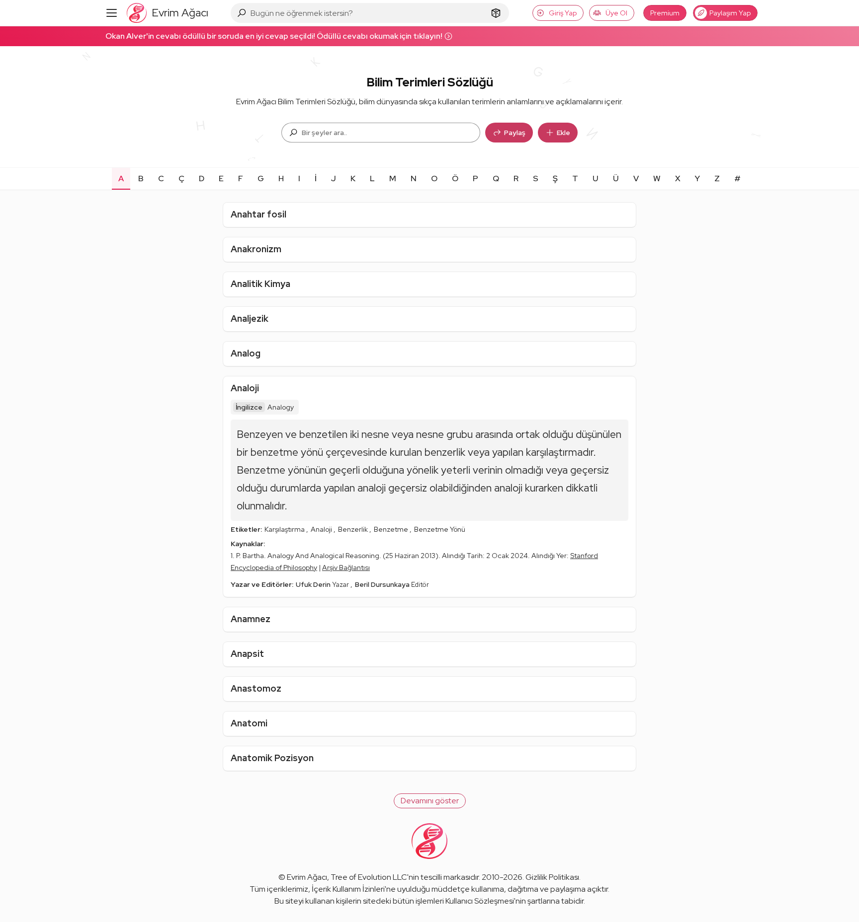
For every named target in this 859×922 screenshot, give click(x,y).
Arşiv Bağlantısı (346, 567)
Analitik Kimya (260, 283)
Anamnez (250, 619)
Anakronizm (256, 249)
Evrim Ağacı (307, 877)
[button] (430, 800)
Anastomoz (256, 688)
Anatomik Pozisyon (272, 758)
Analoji (245, 388)
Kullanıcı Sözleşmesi (479, 901)
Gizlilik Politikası (552, 877)
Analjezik (249, 318)
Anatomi (249, 723)
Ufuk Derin (314, 584)
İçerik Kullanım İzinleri (348, 889)
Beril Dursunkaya (383, 584)
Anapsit (247, 653)
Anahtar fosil (258, 214)
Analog (245, 353)
